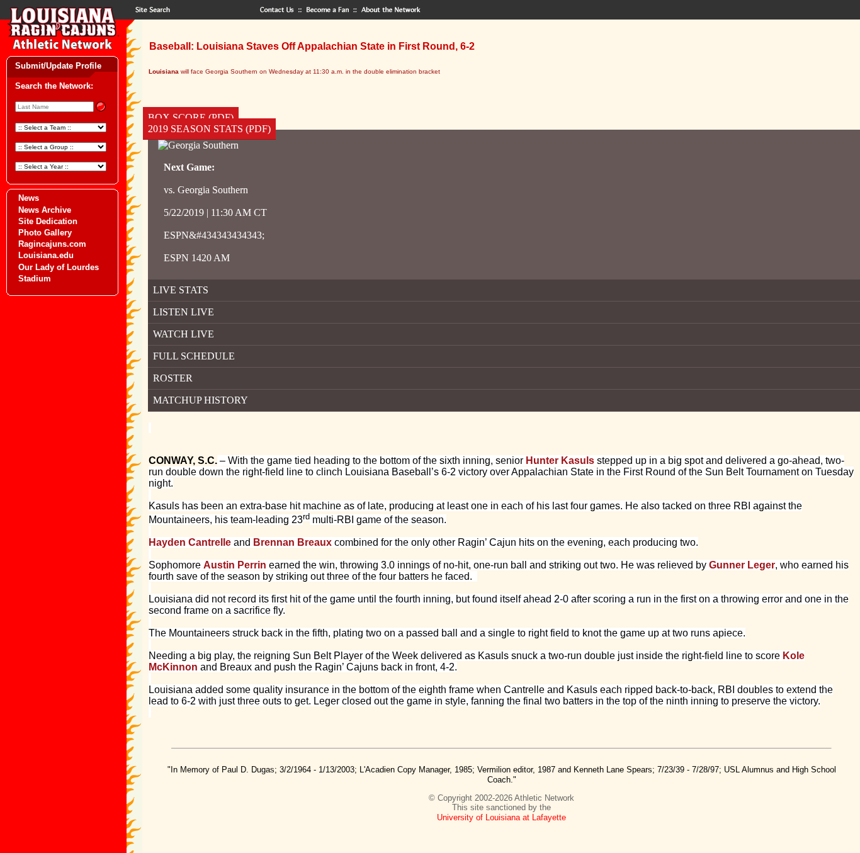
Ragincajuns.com (52, 244)
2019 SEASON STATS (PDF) (209, 128)
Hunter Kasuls (560, 460)
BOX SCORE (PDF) (191, 117)
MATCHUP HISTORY (200, 400)
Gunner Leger (742, 565)
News (28, 198)
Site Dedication (47, 221)
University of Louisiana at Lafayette (501, 817)
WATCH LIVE (183, 334)
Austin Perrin (234, 565)
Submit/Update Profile (58, 66)
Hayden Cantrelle (190, 542)
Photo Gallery (45, 232)
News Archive (44, 210)
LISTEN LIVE (183, 312)
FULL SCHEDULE (194, 356)
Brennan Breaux (292, 542)
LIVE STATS (180, 290)
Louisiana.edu (46, 255)
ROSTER (173, 378)
